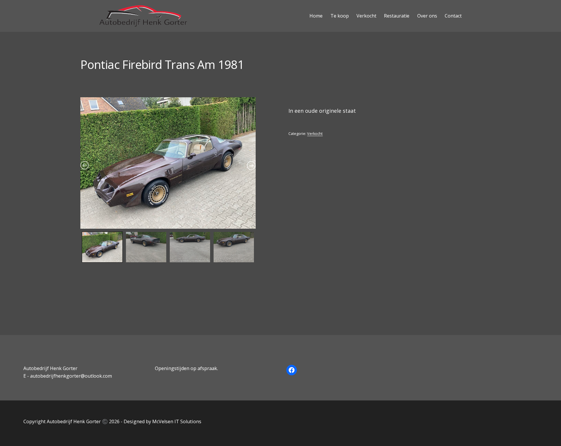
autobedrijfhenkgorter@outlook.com (71, 376)
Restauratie (396, 16)
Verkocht (366, 16)
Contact (453, 16)
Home (316, 16)
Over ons (427, 16)
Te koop (339, 16)
